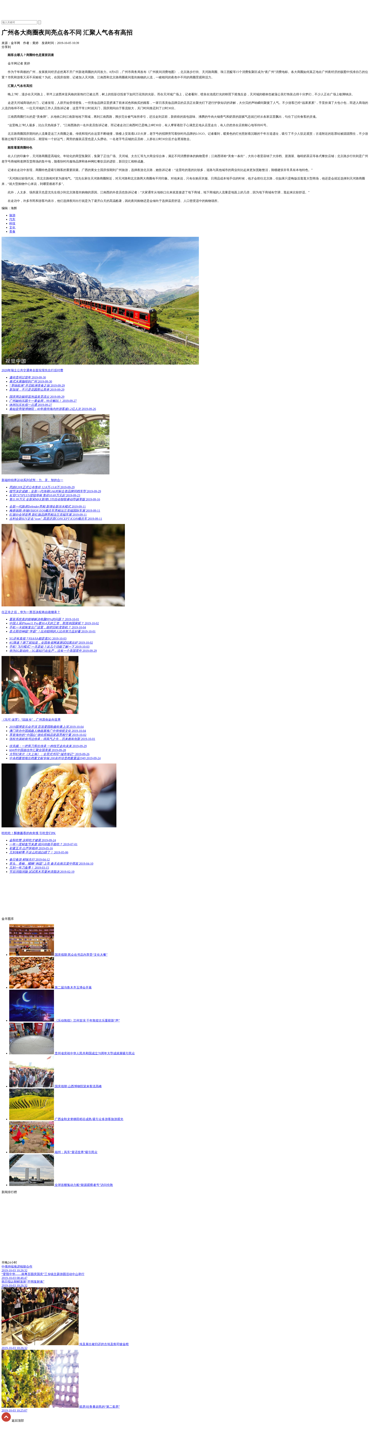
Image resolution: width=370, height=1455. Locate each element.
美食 (12, 231)
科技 (12, 223)
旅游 (12, 215)
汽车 (12, 219)
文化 (12, 227)
